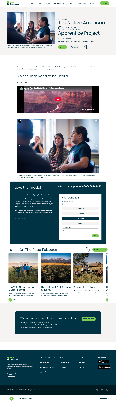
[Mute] (108, 399)
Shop (42, 372)
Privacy (82, 363)
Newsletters (44, 363)
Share (75, 47)
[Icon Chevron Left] (19, 145)
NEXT (95, 236)
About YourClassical (47, 358)
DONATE (11, 375)
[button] (23, 277)
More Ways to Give (21, 219)
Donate (105, 3)
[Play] (12, 399)
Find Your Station (66, 358)
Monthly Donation (68, 201)
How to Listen (64, 363)
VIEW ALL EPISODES (99, 250)
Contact (82, 358)
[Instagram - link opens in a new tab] (106, 389)
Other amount (67, 228)
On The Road (62, 19)
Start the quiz (88, 319)
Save (83, 47)
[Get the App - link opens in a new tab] (103, 362)
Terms (81, 367)
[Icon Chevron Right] (97, 145)
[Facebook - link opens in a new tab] (97, 389)
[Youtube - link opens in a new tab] (102, 390)
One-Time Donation (69, 204)
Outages (63, 367)
